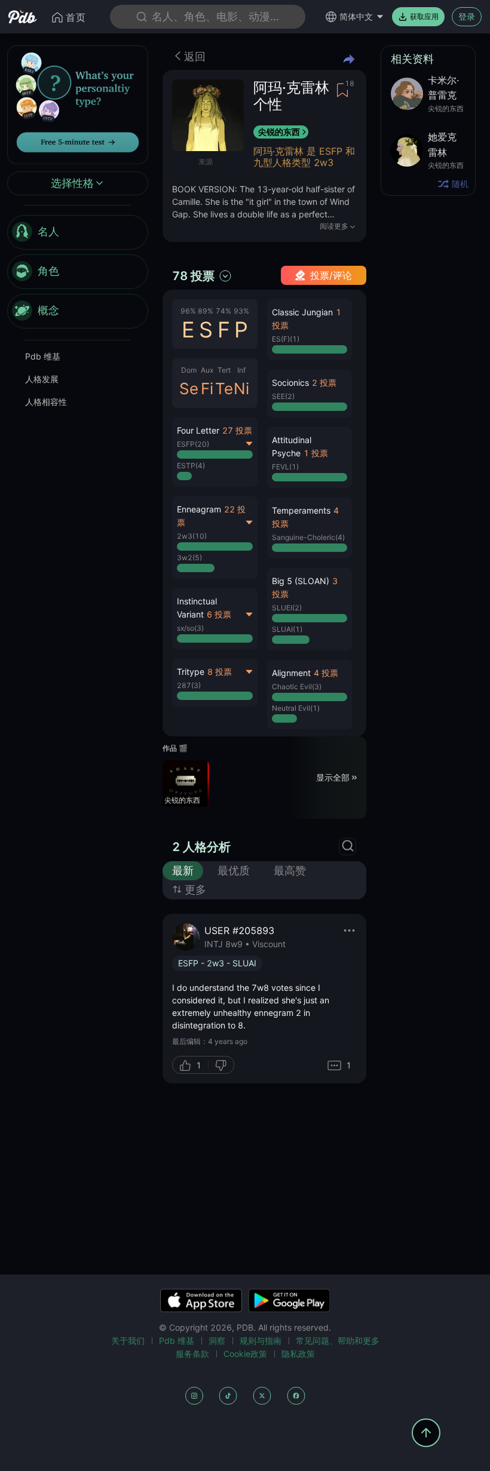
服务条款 (192, 1354)
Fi (207, 388)
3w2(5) (189, 557)
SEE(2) (283, 396)
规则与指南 (260, 1340)
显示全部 (333, 777)
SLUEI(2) (287, 607)
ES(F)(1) (285, 338)
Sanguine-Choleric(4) (308, 537)
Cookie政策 (245, 1354)
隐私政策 (298, 1354)
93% (241, 310)
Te (224, 388)
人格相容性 (46, 402)
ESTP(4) (191, 465)
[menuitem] (77, 232)
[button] (310, 330)
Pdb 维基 (42, 356)
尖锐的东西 (279, 132)
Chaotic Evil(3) (296, 686)
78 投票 (193, 276)
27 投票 (237, 430)
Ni (241, 388)
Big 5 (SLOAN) (300, 581)
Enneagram (199, 509)
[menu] (77, 271)
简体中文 (356, 16)
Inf (241, 370)
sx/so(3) (190, 628)
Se (188, 388)
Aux (207, 370)
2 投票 (324, 382)
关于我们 (128, 1340)
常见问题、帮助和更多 (337, 1340)
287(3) (189, 685)
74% (223, 310)
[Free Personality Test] (77, 104)
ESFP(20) (193, 444)
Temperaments (301, 510)
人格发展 (42, 379)
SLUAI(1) (287, 629)
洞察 (217, 1340)
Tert (224, 370)
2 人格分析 (201, 847)
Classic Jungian (302, 312)
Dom (189, 370)
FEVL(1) (285, 466)
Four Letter (198, 430)
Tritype (190, 672)
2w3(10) (192, 536)
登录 (466, 16)
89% (205, 310)
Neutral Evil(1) (296, 708)
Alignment (291, 673)
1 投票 (316, 453)
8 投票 (219, 672)
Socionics (290, 382)
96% (188, 310)
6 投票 (219, 614)
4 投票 (326, 673)
